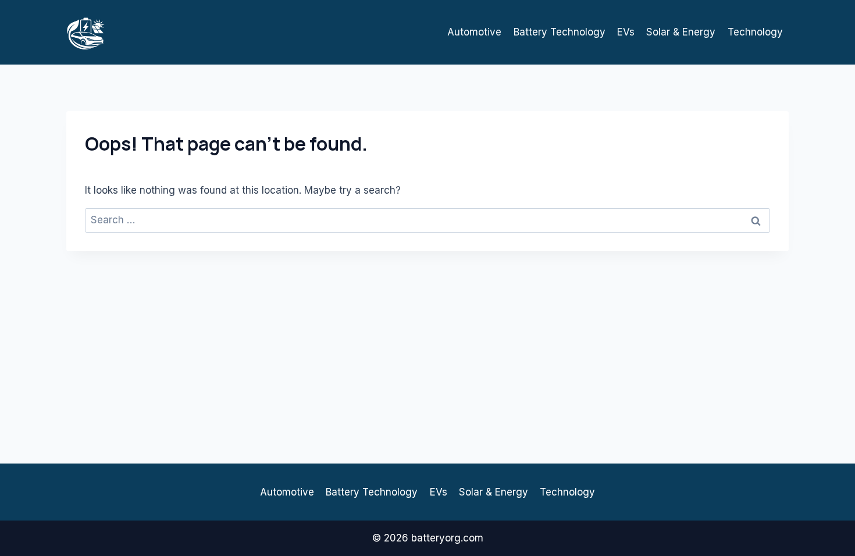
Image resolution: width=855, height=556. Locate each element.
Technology (755, 32)
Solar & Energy (680, 32)
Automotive (474, 32)
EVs (626, 32)
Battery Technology (559, 32)
